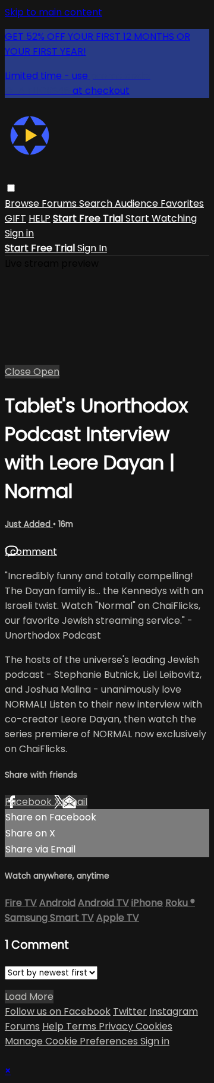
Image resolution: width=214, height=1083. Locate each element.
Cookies (154, 1026)
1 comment (31, 551)
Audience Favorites (159, 203)
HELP (40, 218)
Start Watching (161, 218)
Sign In (92, 248)
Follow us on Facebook (58, 1011)
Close (19, 371)
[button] (11, 188)
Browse (23, 203)
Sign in (19, 233)
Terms (82, 1026)
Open (46, 371)
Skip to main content (53, 12)
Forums (60, 203)
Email (74, 802)
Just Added (29, 524)
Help (54, 1026)
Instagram (173, 1011)
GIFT (15, 218)
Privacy (117, 1026)
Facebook (29, 802)
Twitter (130, 1011)
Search (97, 203)
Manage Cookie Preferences (72, 1041)
